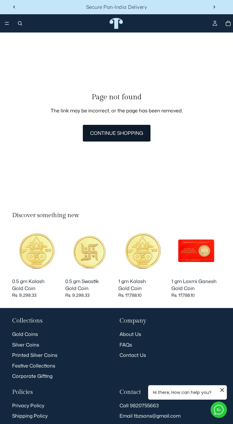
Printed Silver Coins (34, 355)
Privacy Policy (28, 405)
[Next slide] (214, 7)
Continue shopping (116, 133)
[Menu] (7, 23)
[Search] (20, 23)
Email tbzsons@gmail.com (150, 415)
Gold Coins (25, 334)
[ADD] (52, 266)
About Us (130, 334)
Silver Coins (25, 344)
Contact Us (133, 355)
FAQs (126, 344)
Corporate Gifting (32, 376)
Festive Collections (33, 365)
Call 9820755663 (139, 405)
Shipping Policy (30, 415)
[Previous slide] (14, 7)
